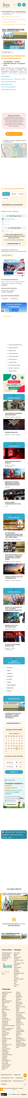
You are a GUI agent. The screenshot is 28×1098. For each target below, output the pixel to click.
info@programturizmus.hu (10, 124)
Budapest (7, 13)
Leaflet (25, 157)
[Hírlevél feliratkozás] (1, 1089)
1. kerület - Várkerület (16, 13)
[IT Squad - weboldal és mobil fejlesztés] (24, 1094)
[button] (14, 150)
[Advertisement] (14, 102)
